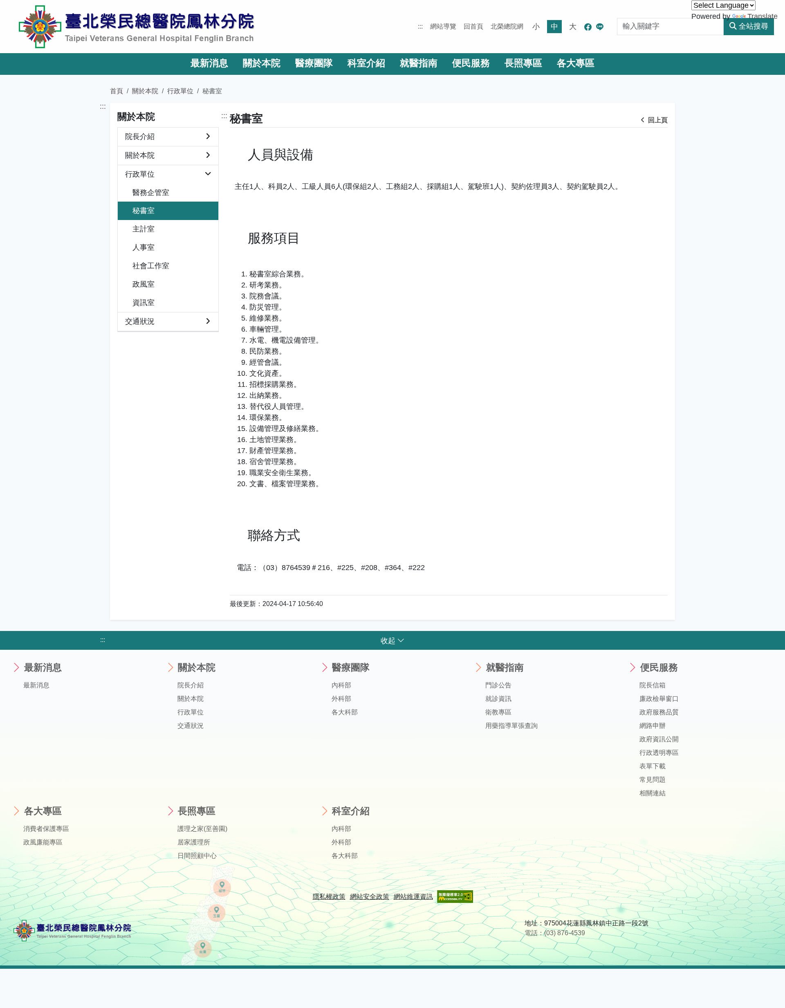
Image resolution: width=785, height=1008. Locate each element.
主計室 (143, 229)
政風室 (143, 284)
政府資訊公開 (659, 739)
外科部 (341, 698)
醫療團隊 (314, 63)
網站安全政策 (369, 896)
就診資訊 (498, 698)
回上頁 (657, 120)
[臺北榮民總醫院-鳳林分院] (136, 26)
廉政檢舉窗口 (659, 698)
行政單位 (180, 90)
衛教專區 (498, 712)
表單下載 (652, 766)
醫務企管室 (150, 193)
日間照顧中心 (197, 855)
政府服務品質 (659, 712)
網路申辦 (652, 725)
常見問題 (652, 779)
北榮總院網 (507, 26)
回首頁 (473, 26)
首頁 (116, 90)
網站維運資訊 (413, 896)
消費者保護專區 (46, 828)
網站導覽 (443, 26)
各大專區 (575, 63)
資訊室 (143, 303)
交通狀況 (140, 321)
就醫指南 (418, 63)
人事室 (143, 247)
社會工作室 (150, 266)
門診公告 (498, 685)
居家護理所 (193, 842)
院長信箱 (652, 685)
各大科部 (345, 712)
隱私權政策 (329, 896)
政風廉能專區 (43, 842)
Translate (762, 16)
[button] (208, 137)
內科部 (341, 685)
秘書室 (143, 211)
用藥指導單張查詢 (511, 725)
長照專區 (523, 63)
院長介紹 (140, 136)
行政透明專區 (659, 752)
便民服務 (471, 63)
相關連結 (652, 793)
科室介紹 (366, 63)
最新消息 (209, 63)
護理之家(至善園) (202, 828)
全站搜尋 (753, 26)
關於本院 (261, 63)
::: (420, 26)
